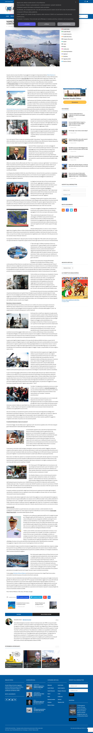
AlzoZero (65, 56)
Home (7, 16)
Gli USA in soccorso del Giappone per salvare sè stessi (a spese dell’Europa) (78, 148)
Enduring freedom (67, 51)
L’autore (19, 614)
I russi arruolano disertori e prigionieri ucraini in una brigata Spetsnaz (77, 115)
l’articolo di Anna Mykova (19, 573)
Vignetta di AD (67, 59)
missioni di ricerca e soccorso (14, 109)
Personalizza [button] (66, 24)
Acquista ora (73, 719)
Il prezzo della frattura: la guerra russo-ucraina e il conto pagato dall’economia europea (77, 123)
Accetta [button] (27, 24)
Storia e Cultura (67, 61)
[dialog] (46, 13)
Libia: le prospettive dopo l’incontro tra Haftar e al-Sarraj (13, 664)
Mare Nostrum (51, 75)
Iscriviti (64, 198)
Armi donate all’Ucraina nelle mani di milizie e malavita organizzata (78, 139)
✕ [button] (75, 2)
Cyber (64, 44)
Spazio (64, 41)
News (64, 46)
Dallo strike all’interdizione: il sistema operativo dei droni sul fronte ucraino (78, 165)
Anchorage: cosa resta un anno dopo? (78, 130)
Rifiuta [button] (47, 24)
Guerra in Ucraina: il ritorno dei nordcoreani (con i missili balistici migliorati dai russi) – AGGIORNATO (78, 174)
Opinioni (65, 54)
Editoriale (50, 685)
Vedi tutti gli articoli (27, 619)
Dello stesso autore (46, 614)
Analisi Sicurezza (67, 36)
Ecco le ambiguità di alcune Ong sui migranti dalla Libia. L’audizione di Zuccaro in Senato (31, 665)
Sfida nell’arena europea (70, 300)
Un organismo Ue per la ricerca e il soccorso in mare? (22, 603)
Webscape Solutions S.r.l (82, 728)
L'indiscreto (66, 49)
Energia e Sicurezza (68, 39)
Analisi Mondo (66, 31)
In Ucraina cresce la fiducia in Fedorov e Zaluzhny (76, 156)
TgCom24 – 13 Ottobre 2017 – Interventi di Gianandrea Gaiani (49, 664)
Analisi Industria (67, 34)
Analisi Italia (66, 29)
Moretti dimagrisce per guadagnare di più (40, 603)
